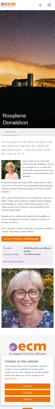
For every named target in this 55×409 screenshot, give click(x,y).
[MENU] (49, 5)
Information (10, 131)
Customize (27, 392)
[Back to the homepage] (8, 5)
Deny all (27, 399)
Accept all (27, 386)
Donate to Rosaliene (21, 239)
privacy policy (11, 378)
